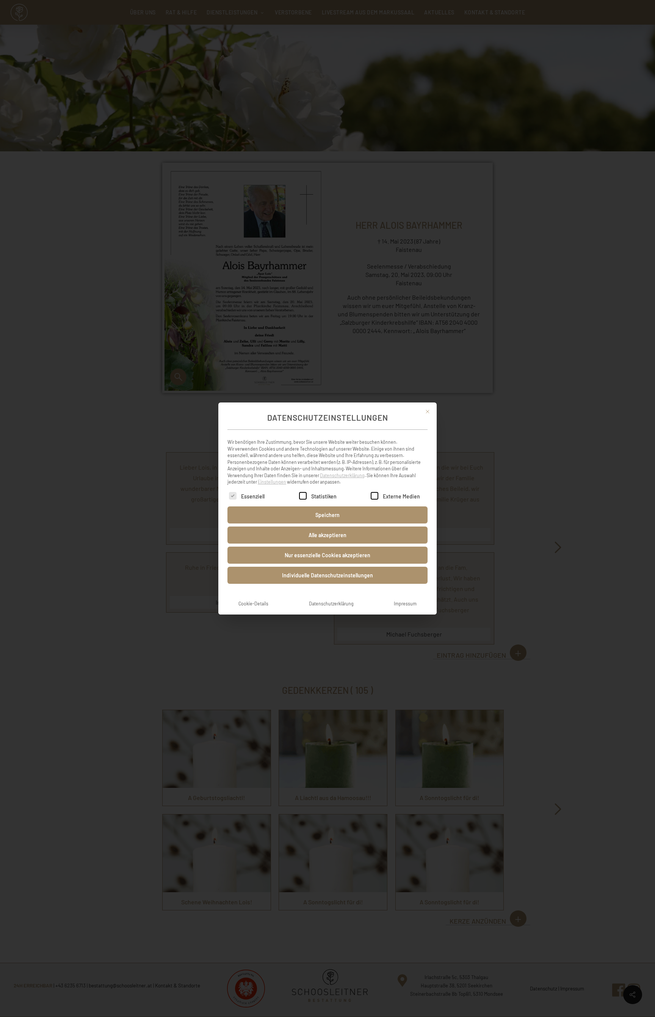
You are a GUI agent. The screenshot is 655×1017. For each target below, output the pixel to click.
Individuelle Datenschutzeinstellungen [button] (327, 575)
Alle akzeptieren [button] (327, 535)
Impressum (405, 603)
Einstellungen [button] (272, 481)
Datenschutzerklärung (342, 475)
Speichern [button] (327, 515)
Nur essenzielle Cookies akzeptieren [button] (327, 555)
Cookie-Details (253, 603)
